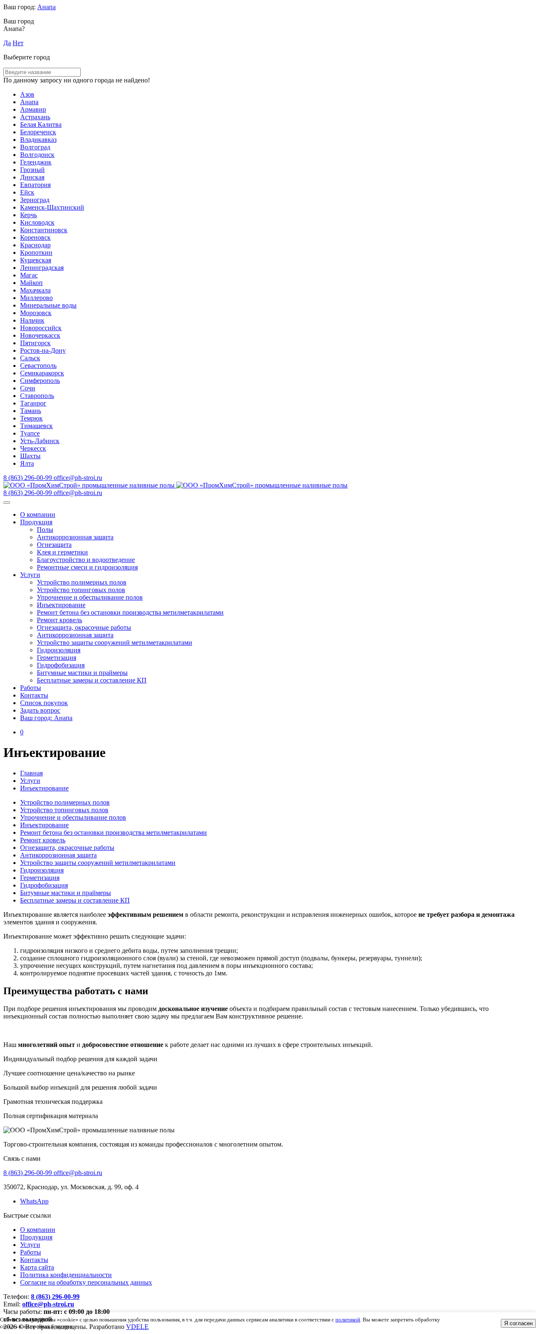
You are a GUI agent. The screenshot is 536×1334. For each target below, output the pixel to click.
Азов (27, 94)
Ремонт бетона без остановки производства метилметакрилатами (130, 612)
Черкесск (33, 448)
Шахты (30, 455)
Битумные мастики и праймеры (82, 672)
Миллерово (36, 297)
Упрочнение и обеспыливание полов (90, 597)
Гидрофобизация (61, 665)
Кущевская (35, 260)
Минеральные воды (48, 305)
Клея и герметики (62, 552)
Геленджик (36, 162)
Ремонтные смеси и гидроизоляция (87, 567)
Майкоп (31, 282)
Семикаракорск (42, 373)
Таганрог (33, 403)
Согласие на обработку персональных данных (86, 1282)
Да (7, 42)
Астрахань (35, 117)
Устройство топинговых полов (81, 589)
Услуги (30, 574)
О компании (37, 514)
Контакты (34, 695)
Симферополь (40, 380)
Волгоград (35, 147)
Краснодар (35, 245)
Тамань (30, 410)
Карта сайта (37, 1267)
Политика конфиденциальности (66, 1274)
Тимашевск (36, 425)
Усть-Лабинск (39, 440)
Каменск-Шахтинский (52, 207)
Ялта (27, 463)
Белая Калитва (41, 124)
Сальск (30, 358)
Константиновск (43, 229)
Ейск (27, 192)
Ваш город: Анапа (46, 717)
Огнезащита (54, 544)
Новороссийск (41, 327)
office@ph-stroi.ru (48, 1304)
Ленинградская (42, 267)
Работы (30, 687)
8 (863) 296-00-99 (55, 1296)
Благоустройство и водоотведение (86, 559)
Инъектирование (61, 604)
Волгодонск (37, 154)
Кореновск (35, 237)
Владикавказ (38, 139)
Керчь (28, 214)
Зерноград (34, 199)
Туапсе (30, 433)
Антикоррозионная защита (75, 537)
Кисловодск (37, 222)
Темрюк (31, 418)
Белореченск (38, 132)
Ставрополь (37, 395)
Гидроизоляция (58, 650)
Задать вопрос (40, 710)
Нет (18, 42)
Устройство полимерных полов (81, 582)
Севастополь (38, 365)
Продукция (36, 522)
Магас (29, 275)
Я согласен (518, 1323)
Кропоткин (36, 252)
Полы (45, 529)
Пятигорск (35, 342)
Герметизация (56, 657)
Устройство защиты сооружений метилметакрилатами (114, 642)
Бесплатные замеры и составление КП (92, 680)
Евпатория (35, 184)
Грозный (32, 169)
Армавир (33, 109)
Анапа (46, 6)
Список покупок (44, 702)
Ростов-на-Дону (43, 350)
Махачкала (35, 290)
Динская (32, 177)
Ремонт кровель (59, 619)
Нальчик (32, 320)
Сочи (27, 388)
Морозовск (36, 312)
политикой (347, 1319)
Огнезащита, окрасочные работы (84, 627)
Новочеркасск (40, 335)
